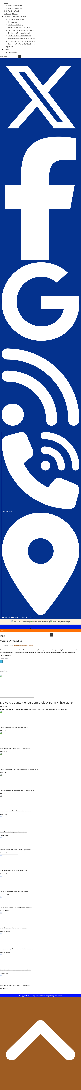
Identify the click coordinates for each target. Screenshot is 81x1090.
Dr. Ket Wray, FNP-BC (10, 14)
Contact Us (7, 49)
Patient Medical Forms (15, 5)
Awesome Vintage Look (11, 641)
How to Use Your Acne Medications (19, 36)
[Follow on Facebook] (40, 260)
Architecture (21, 645)
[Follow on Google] (40, 341)
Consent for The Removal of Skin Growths (22, 44)
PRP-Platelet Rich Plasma (16, 19)
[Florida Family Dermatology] (40, 622)
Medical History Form (15, 8)
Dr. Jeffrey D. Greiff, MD (11, 11)
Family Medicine (9, 47)
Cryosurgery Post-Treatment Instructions (21, 41)
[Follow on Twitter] (40, 135)
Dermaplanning (12, 22)
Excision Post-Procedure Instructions (20, 33)
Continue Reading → (6, 655)
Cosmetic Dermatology (15, 25)
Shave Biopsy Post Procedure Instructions (21, 38)
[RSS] (40, 431)
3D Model (15, 645)
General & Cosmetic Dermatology (15, 16)
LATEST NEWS (12, 52)
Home (6, 3)
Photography (28, 645)
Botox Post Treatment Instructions (19, 27)
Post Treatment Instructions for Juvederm (21, 30)
